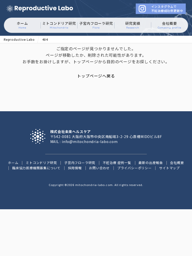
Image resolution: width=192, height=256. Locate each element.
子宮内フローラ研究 (96, 25)
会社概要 (169, 25)
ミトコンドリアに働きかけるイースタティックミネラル (39, 8)
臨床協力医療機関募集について (36, 168)
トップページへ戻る (96, 76)
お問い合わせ (99, 168)
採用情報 (75, 168)
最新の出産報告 (150, 162)
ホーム (22, 25)
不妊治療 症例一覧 (117, 162)
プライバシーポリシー (134, 168)
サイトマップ (169, 168)
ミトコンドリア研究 (59, 25)
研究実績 (132, 25)
